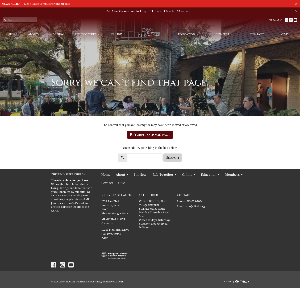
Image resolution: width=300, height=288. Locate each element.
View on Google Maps (114, 213)
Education (186, 34)
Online (116, 34)
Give (284, 34)
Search (172, 157)
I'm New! (58, 34)
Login (121, 281)
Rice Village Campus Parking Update (47, 3)
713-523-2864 (275, 19)
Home (13, 34)
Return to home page (150, 134)
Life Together (86, 34)
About (33, 34)
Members (222, 34)
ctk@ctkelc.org (195, 206)
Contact (257, 34)
